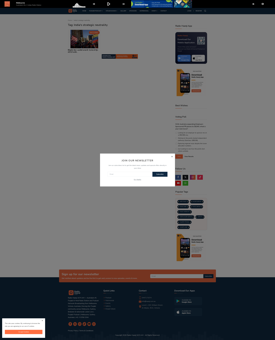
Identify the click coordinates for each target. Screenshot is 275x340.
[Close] (172, 156)
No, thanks (137, 180)
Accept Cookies (23, 332)
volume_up (263, 4)
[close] (42, 320)
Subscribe (160, 174)
